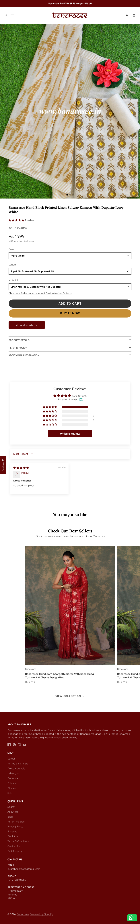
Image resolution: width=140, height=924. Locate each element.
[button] (67, 195)
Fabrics (11, 783)
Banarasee (23, 914)
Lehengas (13, 773)
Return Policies (15, 821)
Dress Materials (16, 768)
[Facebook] (9, 744)
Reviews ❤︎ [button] (3, 465)
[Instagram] (19, 744)
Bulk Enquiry (14, 850)
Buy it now (70, 313)
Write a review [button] (70, 433)
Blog (10, 816)
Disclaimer (13, 836)
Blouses (11, 788)
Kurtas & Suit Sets (17, 763)
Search (11, 806)
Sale (9, 792)
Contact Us (13, 846)
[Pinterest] (14, 744)
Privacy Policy (15, 826)
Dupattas (12, 778)
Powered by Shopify (41, 914)
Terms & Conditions (18, 841)
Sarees (11, 758)
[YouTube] (24, 744)
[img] (21, 467)
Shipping (12, 831)
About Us (12, 811)
